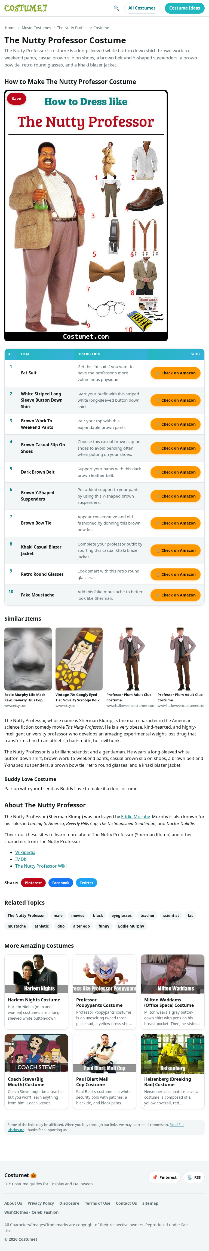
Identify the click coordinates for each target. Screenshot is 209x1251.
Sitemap (150, 1203)
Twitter (86, 882)
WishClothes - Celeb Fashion (31, 1212)
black (98, 915)
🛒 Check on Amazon (175, 372)
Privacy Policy (40, 1203)
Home (10, 27)
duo (60, 926)
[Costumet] (25, 8)
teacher (147, 915)
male (58, 915)
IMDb (21, 859)
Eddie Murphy (135, 817)
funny (104, 926)
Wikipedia (25, 852)
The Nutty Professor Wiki (41, 866)
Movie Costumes (36, 27)
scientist (171, 915)
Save (16, 98)
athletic (42, 926)
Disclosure (69, 1203)
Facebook (60, 882)
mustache (17, 926)
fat (190, 915)
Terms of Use (97, 1203)
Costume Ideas (184, 8)
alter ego (81, 926)
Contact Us (126, 1203)
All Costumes (142, 8)
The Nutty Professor (26, 915)
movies (77, 915)
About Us (13, 1203)
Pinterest (33, 882)
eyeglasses (122, 915)
